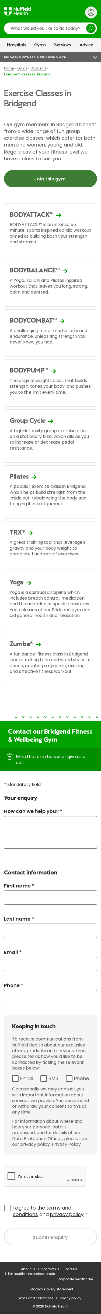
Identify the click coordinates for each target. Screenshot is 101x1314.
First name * (19, 885)
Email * (13, 952)
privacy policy (66, 1214)
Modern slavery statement (51, 1289)
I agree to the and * (50, 1211)
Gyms (40, 45)
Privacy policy (70, 1298)
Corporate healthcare (75, 1279)
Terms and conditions (35, 1298)
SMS (53, 1078)
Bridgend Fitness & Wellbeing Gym (35, 57)
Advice (86, 45)
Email (26, 1078)
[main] (50, 657)
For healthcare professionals (31, 1273)
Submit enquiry (50, 1237)
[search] (50, 28)
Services (62, 45)
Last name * (19, 918)
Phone (81, 1078)
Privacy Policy (66, 1144)
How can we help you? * (33, 811)
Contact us (50, 1269)
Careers (70, 1269)
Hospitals (16, 45)
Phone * (13, 985)
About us (28, 1269)
